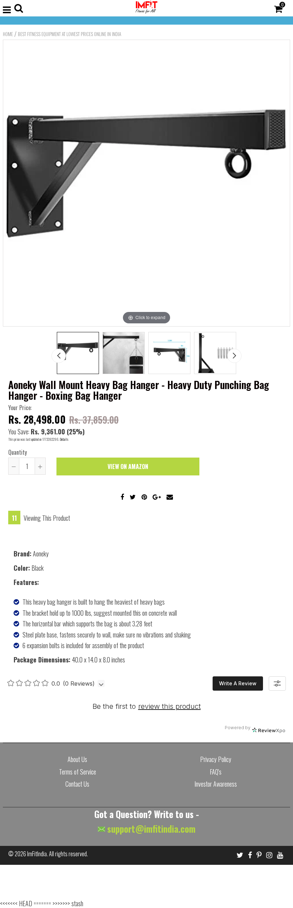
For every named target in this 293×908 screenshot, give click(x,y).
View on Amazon (128, 466)
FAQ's (216, 771)
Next (234, 356)
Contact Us (77, 783)
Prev (58, 356)
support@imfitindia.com (150, 828)
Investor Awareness (215, 783)
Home (8, 33)
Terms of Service (77, 771)
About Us (77, 759)
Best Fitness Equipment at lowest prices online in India (69, 33)
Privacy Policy (215, 759)
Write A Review (238, 683)
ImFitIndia (37, 853)
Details (64, 439)
